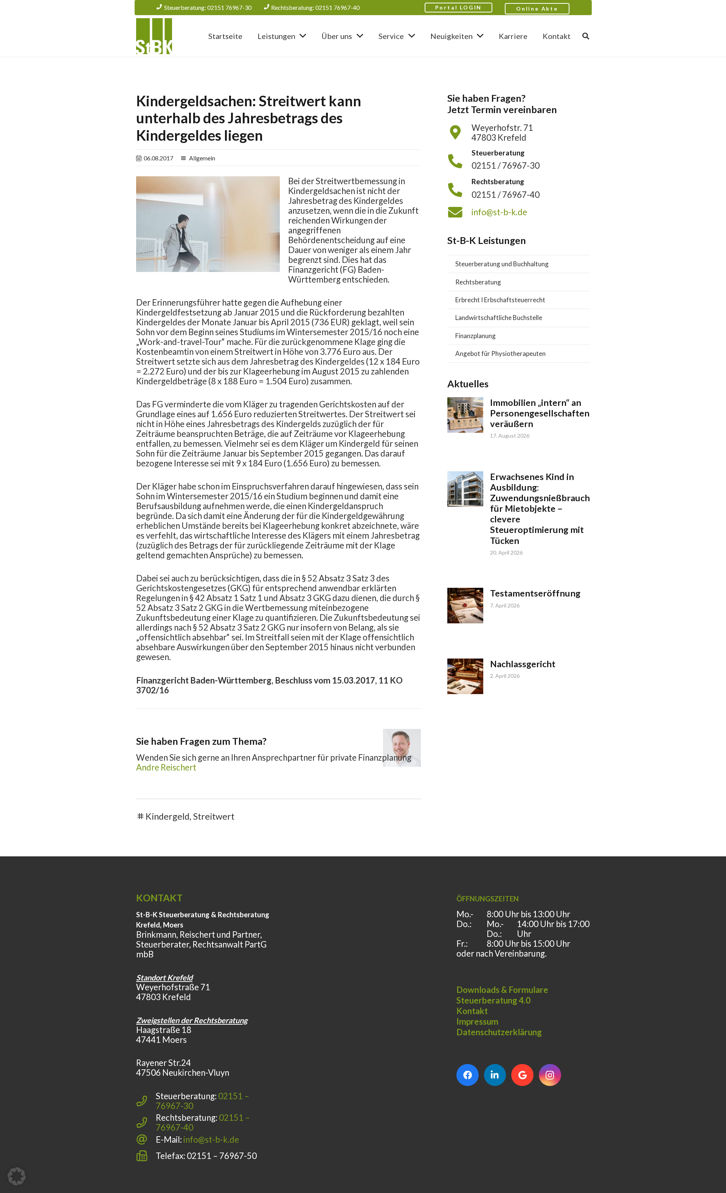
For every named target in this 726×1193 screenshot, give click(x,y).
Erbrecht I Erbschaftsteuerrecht (500, 300)
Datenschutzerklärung (499, 1032)
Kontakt (472, 1011)
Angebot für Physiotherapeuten (500, 353)
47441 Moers (161, 1040)
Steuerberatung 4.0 (493, 1000)
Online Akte (537, 8)
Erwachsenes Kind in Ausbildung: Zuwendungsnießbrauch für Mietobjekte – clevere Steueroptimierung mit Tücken (540, 508)
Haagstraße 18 (163, 1030)
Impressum (477, 1021)
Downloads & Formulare (502, 990)
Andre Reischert (166, 767)
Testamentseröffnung (535, 593)
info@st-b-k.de (499, 212)
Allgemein (202, 158)
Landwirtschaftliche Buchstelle (498, 318)
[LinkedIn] (495, 1075)
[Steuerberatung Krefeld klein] (154, 36)
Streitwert (213, 816)
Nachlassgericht (522, 664)
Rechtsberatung (478, 282)
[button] (302, 36)
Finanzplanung (475, 336)
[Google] (522, 1075)
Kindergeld (167, 816)
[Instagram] (550, 1075)
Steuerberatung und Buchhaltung (502, 264)
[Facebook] (467, 1075)
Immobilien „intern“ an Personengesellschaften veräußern (539, 413)
